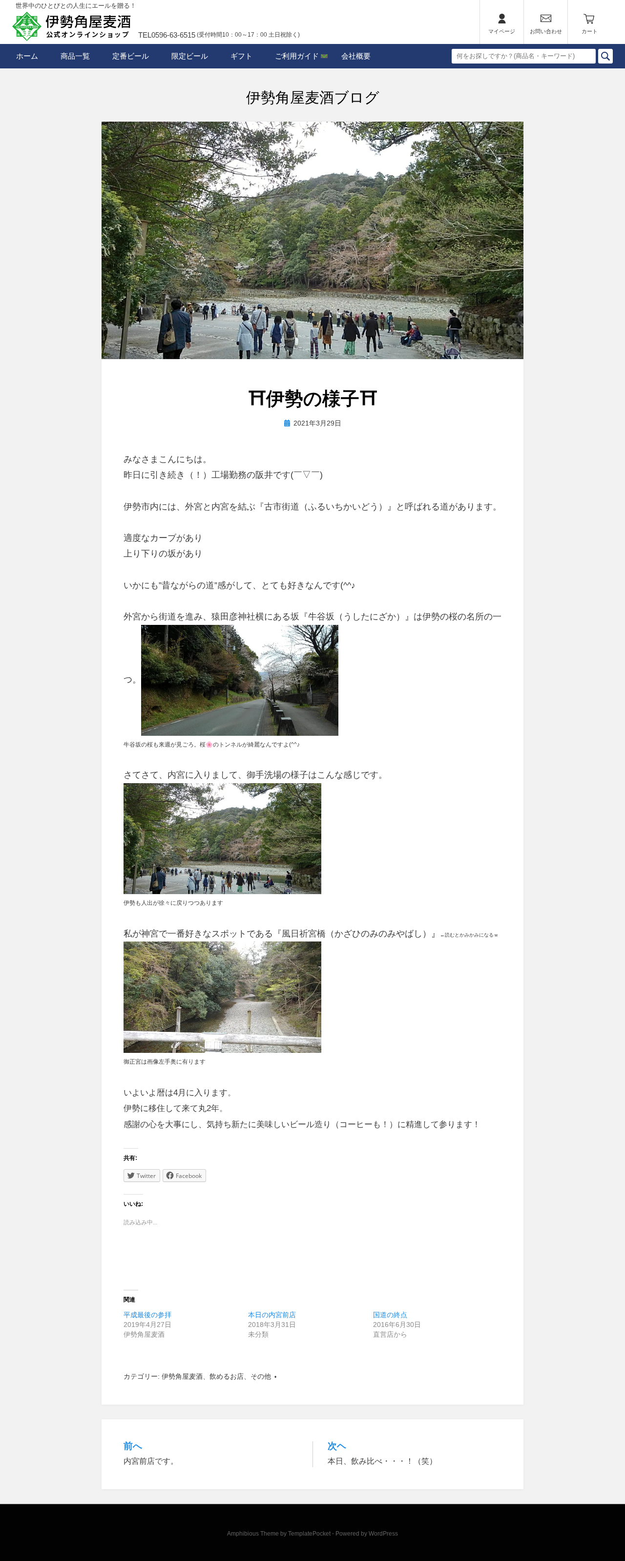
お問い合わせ (546, 31)
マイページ (501, 31)
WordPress (383, 1533)
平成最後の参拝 (147, 1315)
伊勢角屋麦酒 (182, 1376)
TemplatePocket (309, 1533)
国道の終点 (390, 1315)
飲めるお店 (226, 1376)
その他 (260, 1376)
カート (590, 31)
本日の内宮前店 (272, 1315)
